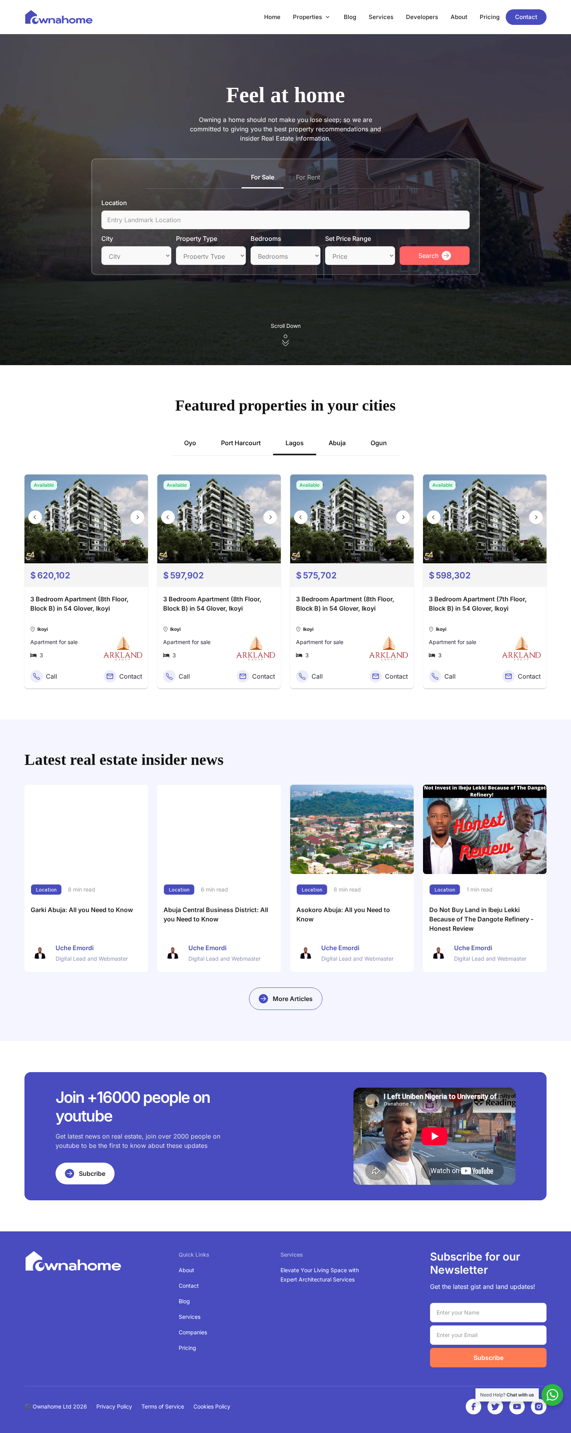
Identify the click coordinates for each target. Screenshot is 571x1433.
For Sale (262, 177)
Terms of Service (162, 1406)
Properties (307, 17)
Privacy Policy (114, 1406)
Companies (193, 1332)
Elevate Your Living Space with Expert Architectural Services (319, 1275)
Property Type (196, 238)
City (107, 238)
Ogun (379, 443)
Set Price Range (348, 238)
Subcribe (92, 1173)
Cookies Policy (211, 1406)
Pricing (490, 17)
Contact (526, 17)
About (459, 17)
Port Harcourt (241, 443)
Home (272, 17)
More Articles (293, 999)
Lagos (295, 443)
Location (114, 203)
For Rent (308, 177)
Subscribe (488, 1358)
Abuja (337, 443)
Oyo (190, 443)
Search (428, 255)
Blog (350, 17)
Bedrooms (266, 238)
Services (381, 17)
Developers (422, 17)
